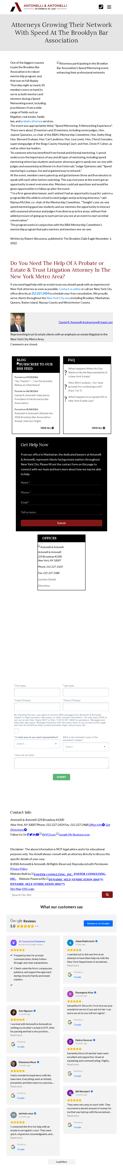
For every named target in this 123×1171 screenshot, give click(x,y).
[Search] (107, 894)
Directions (44, 585)
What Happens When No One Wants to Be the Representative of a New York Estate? (86, 372)
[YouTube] (37, 834)
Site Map (15, 889)
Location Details (47, 579)
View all (46, 428)
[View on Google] (70, 943)
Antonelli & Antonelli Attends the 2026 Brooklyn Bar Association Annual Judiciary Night (34, 417)
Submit (61, 523)
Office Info (95, 824)
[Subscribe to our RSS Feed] (36, 368)
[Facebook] (28, 834)
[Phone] (101, 6)
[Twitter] (31, 834)
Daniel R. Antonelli (70, 322)
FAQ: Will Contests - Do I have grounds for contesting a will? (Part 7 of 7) (84, 386)
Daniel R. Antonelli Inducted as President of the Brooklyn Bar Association (32, 399)
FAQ (71, 360)
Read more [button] (73, 965)
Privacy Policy (19, 869)
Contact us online (70, 289)
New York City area (58, 298)
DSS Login (28, 889)
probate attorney (31, 121)
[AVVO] (47, 834)
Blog (21, 360)
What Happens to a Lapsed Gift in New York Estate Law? (86, 399)
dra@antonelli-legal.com (97, 322)
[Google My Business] (73, 834)
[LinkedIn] (34, 834)
